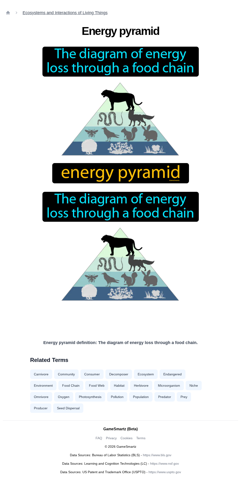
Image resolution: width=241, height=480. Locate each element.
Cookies (126, 438)
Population (141, 397)
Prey (184, 397)
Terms (140, 438)
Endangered (172, 374)
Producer (41, 408)
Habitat (119, 385)
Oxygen (63, 397)
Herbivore (141, 385)
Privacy (111, 438)
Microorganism (169, 385)
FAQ (99, 438)
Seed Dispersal (68, 408)
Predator (164, 397)
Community (66, 374)
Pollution (117, 397)
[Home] (8, 12)
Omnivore (41, 397)
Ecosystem (146, 374)
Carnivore (41, 374)
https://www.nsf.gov (164, 463)
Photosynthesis (90, 397)
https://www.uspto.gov (165, 472)
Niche (193, 385)
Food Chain (71, 385)
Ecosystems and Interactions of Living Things (65, 12)
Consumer (92, 374)
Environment (43, 385)
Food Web (96, 385)
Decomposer (118, 374)
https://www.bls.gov (157, 455)
